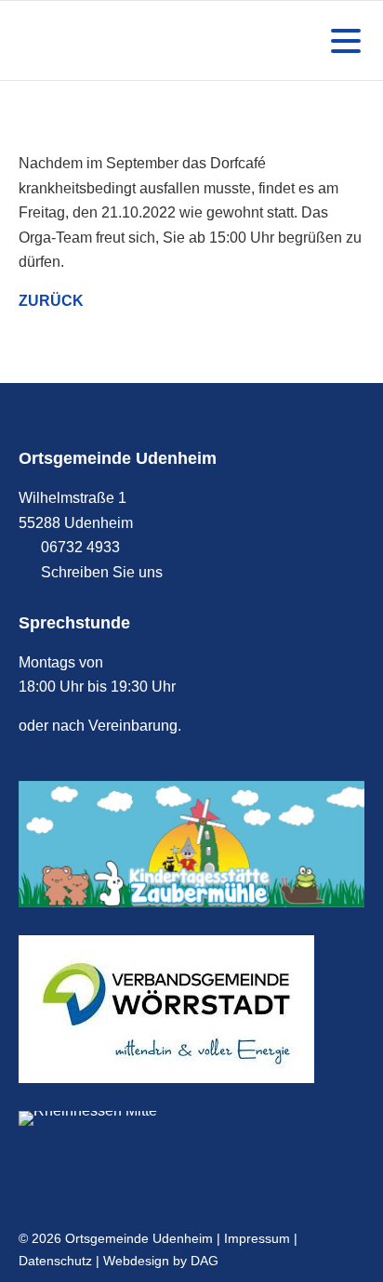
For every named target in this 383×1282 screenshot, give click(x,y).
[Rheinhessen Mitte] (191, 1118)
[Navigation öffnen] (342, 41)
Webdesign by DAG (160, 1260)
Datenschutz (55, 1260)
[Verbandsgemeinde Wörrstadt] (191, 1009)
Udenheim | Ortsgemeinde (107, 40)
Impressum (257, 1238)
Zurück (51, 301)
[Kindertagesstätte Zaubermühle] (191, 844)
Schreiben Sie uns (102, 572)
